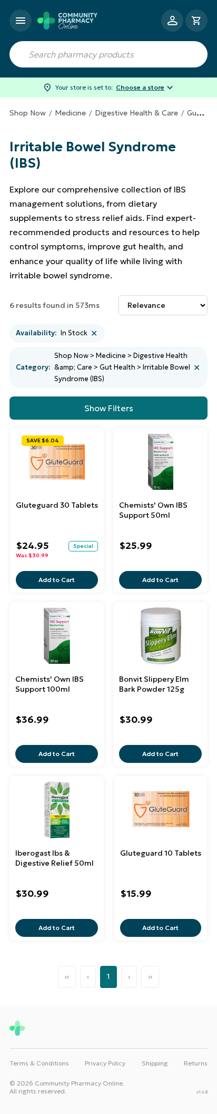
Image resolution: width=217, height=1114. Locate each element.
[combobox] (108, 54)
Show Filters (108, 408)
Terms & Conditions (39, 1063)
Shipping (155, 1063)
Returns (196, 1063)
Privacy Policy (105, 1063)
